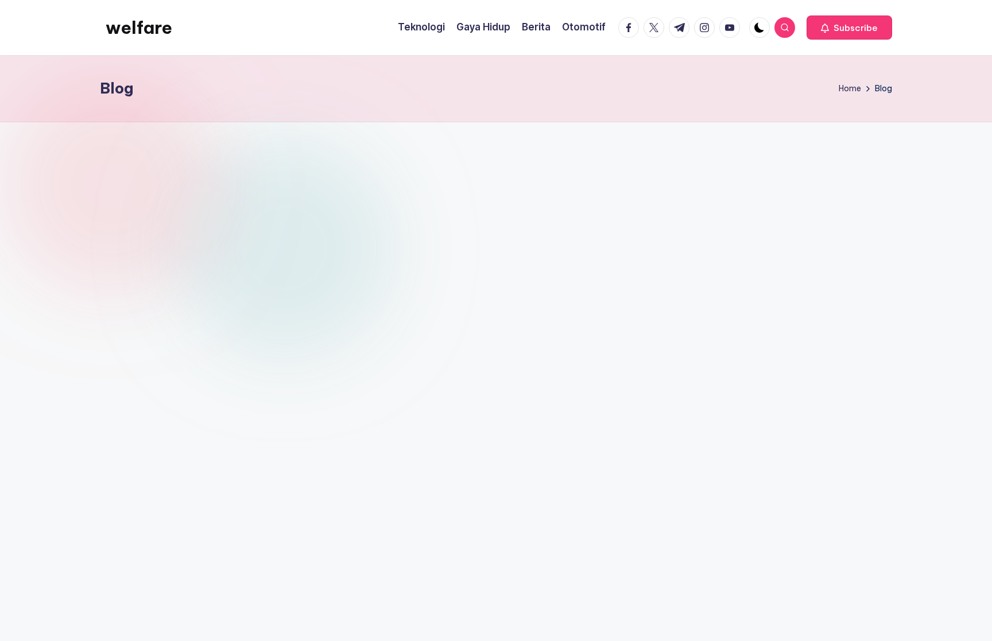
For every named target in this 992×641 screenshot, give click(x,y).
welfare (139, 27)
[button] (849, 27)
